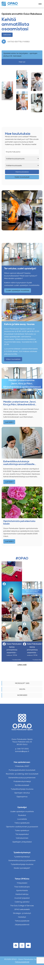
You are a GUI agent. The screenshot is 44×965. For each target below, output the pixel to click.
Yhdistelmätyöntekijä (22, 781)
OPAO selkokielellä (22, 909)
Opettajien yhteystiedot (22, 842)
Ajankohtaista (22, 890)
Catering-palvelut (22, 902)
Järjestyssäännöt (22, 924)
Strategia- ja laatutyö (22, 913)
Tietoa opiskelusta (22, 823)
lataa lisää (22, 665)
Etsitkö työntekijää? (22, 868)
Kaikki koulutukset (22, 177)
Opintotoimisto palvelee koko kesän (19, 522)
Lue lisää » (9, 422)
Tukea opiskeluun (22, 830)
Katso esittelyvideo (18, 41)
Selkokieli (7, 35)
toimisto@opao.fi (22, 751)
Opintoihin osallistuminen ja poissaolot (22, 827)
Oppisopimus (22, 796)
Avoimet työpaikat (22, 898)
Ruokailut (22, 815)
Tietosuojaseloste (22, 921)
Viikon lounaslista (13, 359)
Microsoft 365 (22, 683)
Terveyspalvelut (22, 834)
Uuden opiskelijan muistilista (17, 290)
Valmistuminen (22, 838)
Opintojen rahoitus (22, 793)
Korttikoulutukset (22, 785)
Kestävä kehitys (22, 894)
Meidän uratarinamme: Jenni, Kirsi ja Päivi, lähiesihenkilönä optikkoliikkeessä (19, 403)
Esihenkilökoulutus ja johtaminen (22, 777)
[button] (12, 571)
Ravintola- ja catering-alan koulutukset (22, 774)
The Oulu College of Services (22, 905)
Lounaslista (22, 819)
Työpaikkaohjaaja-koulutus (22, 789)
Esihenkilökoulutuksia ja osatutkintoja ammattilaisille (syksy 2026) (18, 463)
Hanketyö (22, 917)
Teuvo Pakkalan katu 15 (22, 742)
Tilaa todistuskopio (22, 887)
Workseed (22, 695)
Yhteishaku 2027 (22, 766)
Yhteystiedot (22, 883)
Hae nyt (22, 62)
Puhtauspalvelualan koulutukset (22, 770)
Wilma (22, 689)
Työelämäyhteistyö (22, 857)
